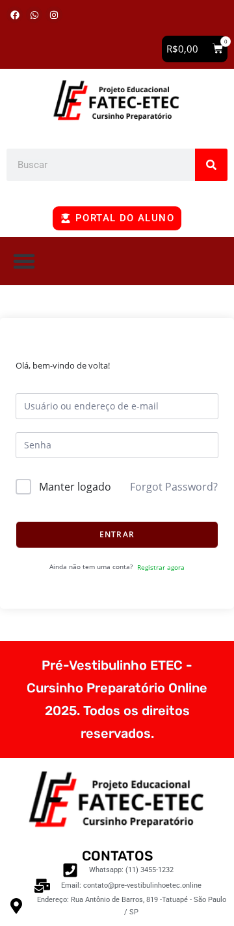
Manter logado (75, 487)
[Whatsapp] (34, 14)
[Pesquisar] (211, 165)
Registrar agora (161, 567)
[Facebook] (14, 14)
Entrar (117, 534)
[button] (195, 49)
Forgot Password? (174, 487)
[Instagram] (54, 14)
